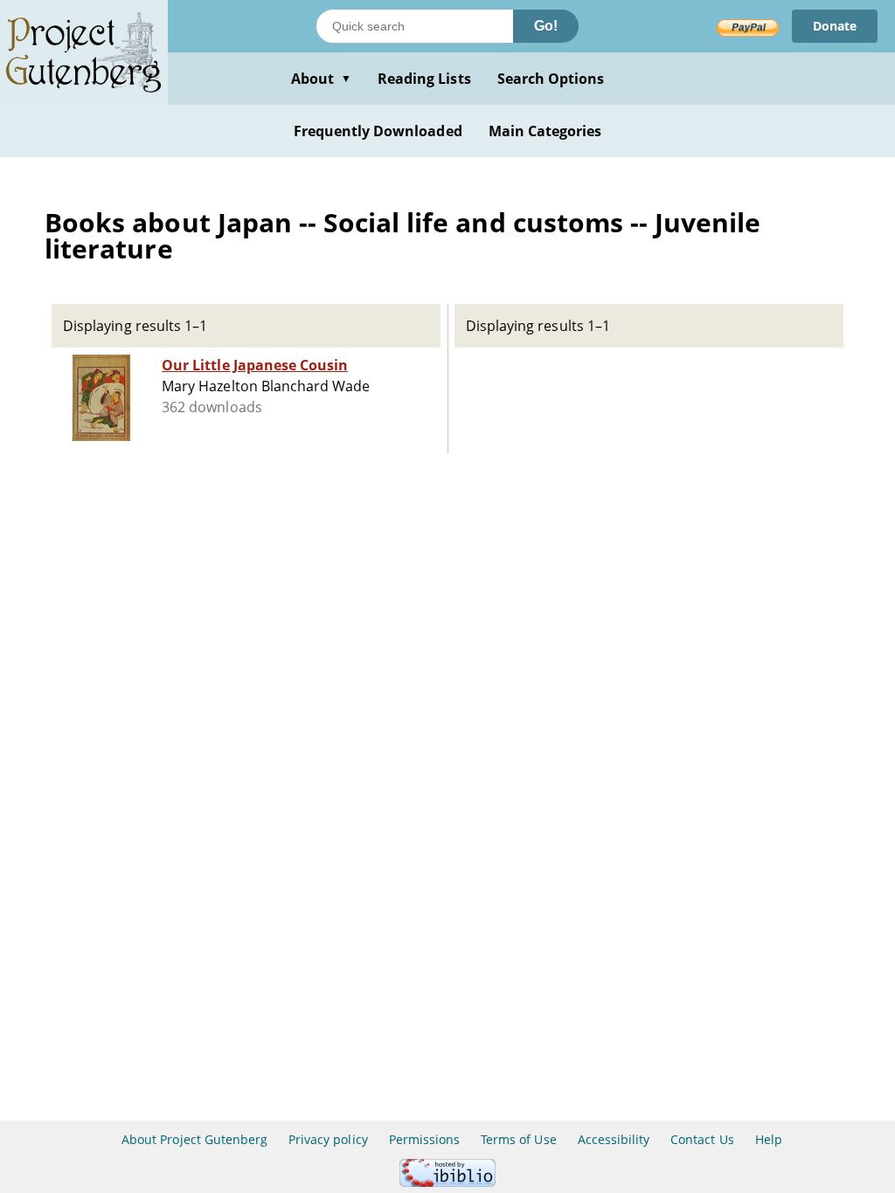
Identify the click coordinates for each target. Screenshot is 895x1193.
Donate (835, 25)
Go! (546, 25)
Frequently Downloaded (378, 131)
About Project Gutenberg (194, 1139)
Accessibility (614, 1139)
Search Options (551, 78)
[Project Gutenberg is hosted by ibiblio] (447, 1182)
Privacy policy (328, 1139)
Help (768, 1139)
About (321, 78)
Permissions (424, 1139)
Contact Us (701, 1139)
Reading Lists (424, 78)
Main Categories (545, 131)
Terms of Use (518, 1139)
